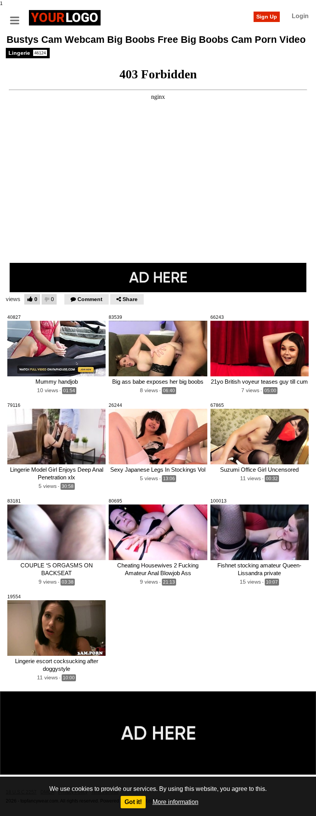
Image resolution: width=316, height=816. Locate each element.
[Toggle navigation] (17, 16)
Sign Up (266, 17)
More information (175, 802)
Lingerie (27, 53)
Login (300, 16)
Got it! (133, 802)
